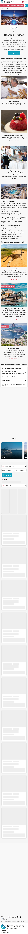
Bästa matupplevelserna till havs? (15, 5)
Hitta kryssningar (14, 53)
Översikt (3, 5)
